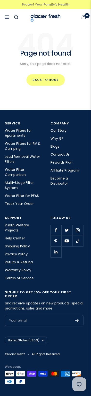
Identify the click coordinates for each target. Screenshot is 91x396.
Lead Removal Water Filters (22, 159)
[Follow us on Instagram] (77, 230)
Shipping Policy (17, 246)
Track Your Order (19, 203)
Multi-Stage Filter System (19, 185)
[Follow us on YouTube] (66, 241)
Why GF (56, 138)
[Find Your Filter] (16, 17)
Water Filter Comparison (15, 172)
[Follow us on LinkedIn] (55, 251)
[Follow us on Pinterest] (55, 241)
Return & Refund (19, 262)
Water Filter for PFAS (22, 195)
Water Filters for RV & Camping (23, 146)
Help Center (15, 238)
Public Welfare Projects (17, 228)
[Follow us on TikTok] (77, 241)
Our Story (58, 130)
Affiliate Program (64, 170)
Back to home (46, 80)
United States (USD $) (23, 340)
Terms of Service (19, 278)
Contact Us (60, 154)
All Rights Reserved (46, 354)
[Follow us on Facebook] (55, 230)
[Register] (77, 320)
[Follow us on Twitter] (66, 230)
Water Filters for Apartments (18, 133)
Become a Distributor (59, 181)
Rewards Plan (61, 162)
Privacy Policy (16, 254)
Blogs (54, 146)
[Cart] (83, 17)
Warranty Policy (18, 270)
